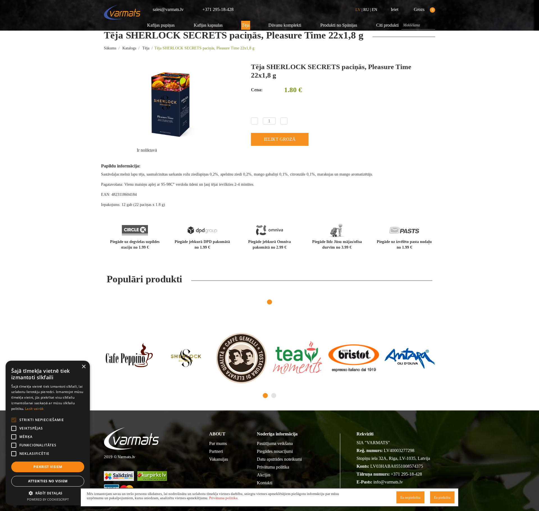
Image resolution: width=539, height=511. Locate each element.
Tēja (246, 25)
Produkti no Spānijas (338, 25)
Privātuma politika (273, 467)
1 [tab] (269, 302)
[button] (47, 493)
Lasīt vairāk (34, 408)
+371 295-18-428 (406, 474)
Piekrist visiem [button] (47, 466)
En (374, 9)
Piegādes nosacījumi (275, 451)
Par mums (218, 443)
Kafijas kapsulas (208, 25)
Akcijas (263, 475)
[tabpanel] (129, 358)
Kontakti (264, 482)
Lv (358, 9)
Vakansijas (218, 459)
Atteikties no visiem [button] (48, 481)
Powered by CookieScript (48, 499)
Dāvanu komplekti (284, 25)
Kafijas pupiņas (161, 25)
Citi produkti (387, 25)
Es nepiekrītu (410, 497)
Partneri (216, 451)
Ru (366, 9)
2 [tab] (273, 395)
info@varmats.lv (388, 482)
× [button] (83, 367)
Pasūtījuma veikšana (275, 443)
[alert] (48, 433)
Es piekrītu (442, 497)
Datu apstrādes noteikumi (279, 459)
